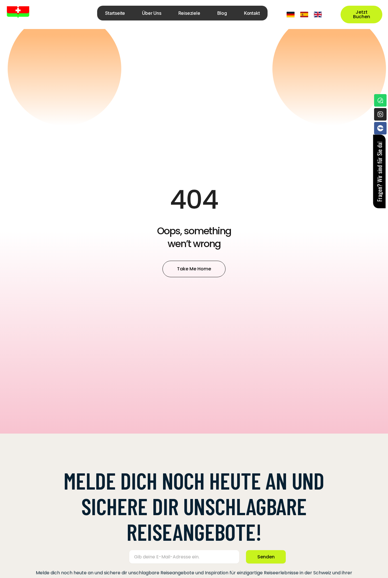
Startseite (115, 13)
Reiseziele (189, 13)
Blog (222, 13)
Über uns (151, 13)
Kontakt (252, 13)
